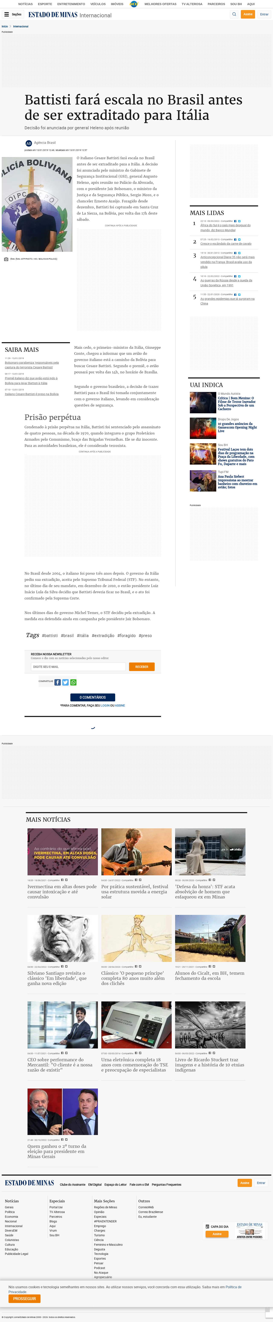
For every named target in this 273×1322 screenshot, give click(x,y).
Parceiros (216, 4)
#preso (145, 635)
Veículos (98, 4)
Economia (11, 1217)
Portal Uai (55, 1207)
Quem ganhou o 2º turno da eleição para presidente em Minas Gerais (57, 1151)
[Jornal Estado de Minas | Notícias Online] (52, 15)
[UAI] (134, 4)
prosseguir (24, 1298)
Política (10, 1212)
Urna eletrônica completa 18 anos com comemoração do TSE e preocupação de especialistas (134, 1065)
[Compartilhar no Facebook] (57, 683)
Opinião (99, 1212)
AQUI (251, 4)
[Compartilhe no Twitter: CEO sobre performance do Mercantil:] (66, 1053)
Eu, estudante (147, 1217)
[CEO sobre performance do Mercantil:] (63, 1024)
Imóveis (117, 4)
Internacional (96, 15)
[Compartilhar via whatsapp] (73, 683)
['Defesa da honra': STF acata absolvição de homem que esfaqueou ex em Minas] (210, 851)
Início (5, 26)
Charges (99, 1230)
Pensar (98, 1263)
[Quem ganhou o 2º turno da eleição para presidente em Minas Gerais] (63, 1111)
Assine (248, 14)
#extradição (103, 635)
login (105, 705)
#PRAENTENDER (105, 1221)
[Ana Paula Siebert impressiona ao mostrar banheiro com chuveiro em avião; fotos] (203, 481)
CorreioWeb (146, 1207)
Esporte (45, 4)
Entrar (264, 14)
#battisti (50, 635)
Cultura (10, 1245)
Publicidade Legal (16, 1254)
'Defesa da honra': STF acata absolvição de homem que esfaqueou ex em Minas (205, 892)
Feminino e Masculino (108, 1245)
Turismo (99, 1235)
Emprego (100, 1226)
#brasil (67, 635)
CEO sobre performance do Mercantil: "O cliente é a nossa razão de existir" (60, 1065)
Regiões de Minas (105, 1207)
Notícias (25, 4)
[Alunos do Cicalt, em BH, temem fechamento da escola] (210, 938)
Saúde (9, 1235)
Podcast (99, 1268)
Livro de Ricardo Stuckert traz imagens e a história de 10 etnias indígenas (209, 1065)
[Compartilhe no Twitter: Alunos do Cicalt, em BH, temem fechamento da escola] (213, 967)
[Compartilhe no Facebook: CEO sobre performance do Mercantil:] (62, 1053)
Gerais (9, 1207)
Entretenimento (71, 4)
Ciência (99, 1240)
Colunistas (12, 1240)
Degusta (99, 1249)
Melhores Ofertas (160, 4)
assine (120, 705)
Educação (11, 1249)
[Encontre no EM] (234, 14)
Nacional (11, 1221)
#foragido (126, 635)
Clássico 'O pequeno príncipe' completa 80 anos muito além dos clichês (133, 978)
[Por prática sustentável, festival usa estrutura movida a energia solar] (136, 851)
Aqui (52, 1226)
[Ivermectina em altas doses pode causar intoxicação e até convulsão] (63, 851)
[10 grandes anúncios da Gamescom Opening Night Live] (203, 428)
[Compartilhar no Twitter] (65, 683)
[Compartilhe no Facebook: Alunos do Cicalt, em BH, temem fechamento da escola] (209, 967)
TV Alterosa (192, 4)
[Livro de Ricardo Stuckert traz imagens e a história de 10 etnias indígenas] (210, 1024)
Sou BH (236, 4)
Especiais (100, 1217)
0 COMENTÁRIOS (93, 697)
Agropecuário (103, 1277)
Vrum (53, 1230)
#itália (83, 635)
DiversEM (11, 1230)
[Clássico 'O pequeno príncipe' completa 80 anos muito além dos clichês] (136, 938)
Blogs (53, 1221)
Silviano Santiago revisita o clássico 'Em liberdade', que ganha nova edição (57, 978)
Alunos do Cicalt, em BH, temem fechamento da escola (209, 975)
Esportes (100, 1258)
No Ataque (101, 1273)
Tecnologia (101, 1254)
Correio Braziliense (150, 1212)
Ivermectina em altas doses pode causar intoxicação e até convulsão (62, 892)
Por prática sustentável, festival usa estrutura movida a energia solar (134, 892)
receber (141, 667)
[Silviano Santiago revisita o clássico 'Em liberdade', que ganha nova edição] (63, 938)
